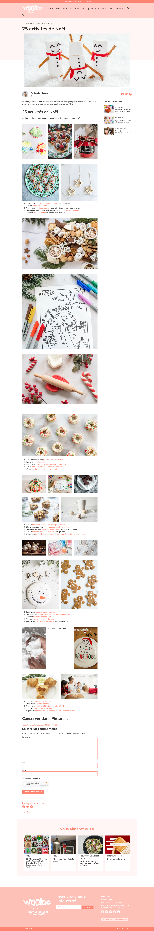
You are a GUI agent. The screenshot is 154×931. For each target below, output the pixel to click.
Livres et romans (121, 129)
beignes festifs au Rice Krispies (46, 469)
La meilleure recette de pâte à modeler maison (123, 110)
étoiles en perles (39, 213)
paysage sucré (40, 462)
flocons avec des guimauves (43, 617)
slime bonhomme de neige (44, 619)
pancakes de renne (40, 206)
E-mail (25, 770)
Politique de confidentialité (111, 902)
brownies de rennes (42, 704)
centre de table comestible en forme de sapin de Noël (55, 711)
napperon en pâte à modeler (58, 527)
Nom (24, 762)
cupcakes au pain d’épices (45, 612)
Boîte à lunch (112, 856)
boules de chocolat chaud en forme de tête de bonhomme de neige (60, 534)
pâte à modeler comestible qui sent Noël (51, 464)
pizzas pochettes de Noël (42, 708)
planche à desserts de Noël (53, 460)
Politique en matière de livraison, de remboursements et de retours (115, 906)
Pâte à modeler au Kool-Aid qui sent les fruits (123, 121)
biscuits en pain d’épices (45, 621)
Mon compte (106, 896)
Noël (49, 23)
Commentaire (28, 737)
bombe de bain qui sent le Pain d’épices (47, 467)
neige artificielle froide (42, 701)
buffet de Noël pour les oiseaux (44, 532)
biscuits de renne (72, 210)
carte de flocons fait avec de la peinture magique (55, 614)
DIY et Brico (119, 107)
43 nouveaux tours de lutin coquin (63, 860)
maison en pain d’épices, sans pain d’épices (48, 525)
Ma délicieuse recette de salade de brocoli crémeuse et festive (90, 863)
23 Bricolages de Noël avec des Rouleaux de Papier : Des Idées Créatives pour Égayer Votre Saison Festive (36, 863)
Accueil (24, 23)
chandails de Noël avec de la (46, 203)
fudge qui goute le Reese (51, 529)
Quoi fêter (31, 23)
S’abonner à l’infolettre (31, 778)
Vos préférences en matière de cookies (114, 920)
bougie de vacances (43, 208)
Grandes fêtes (42, 23)
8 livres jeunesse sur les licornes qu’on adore (123, 132)
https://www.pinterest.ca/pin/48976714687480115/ (41, 725)
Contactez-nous (107, 899)
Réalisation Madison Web (122, 928)
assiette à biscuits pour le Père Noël (50, 706)
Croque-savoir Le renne (116, 859)
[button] (122, 94)
